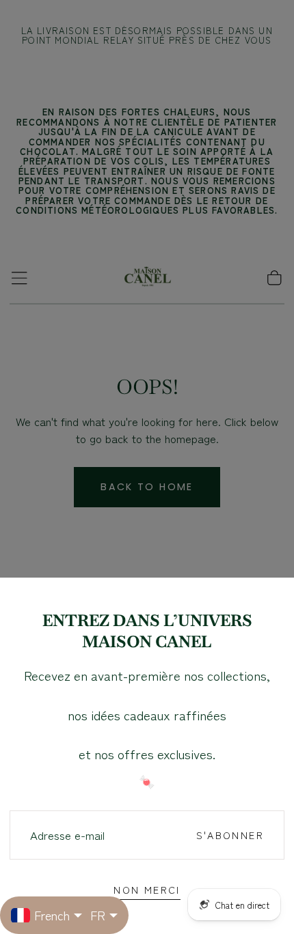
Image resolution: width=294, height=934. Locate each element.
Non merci (146, 889)
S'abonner (230, 834)
